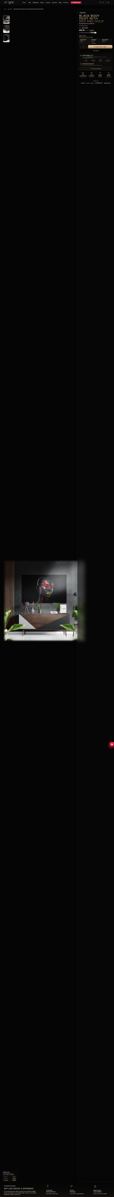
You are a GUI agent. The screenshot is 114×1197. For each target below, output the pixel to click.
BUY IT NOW (95, 50)
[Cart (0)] (108, 2)
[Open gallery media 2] (6, 29)
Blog (60, 2)
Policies (65, 2)
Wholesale (36, 2)
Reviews (54, 2)
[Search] (105, 2)
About (42, 2)
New (29, 2)
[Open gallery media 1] (6, 20)
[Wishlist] (103, 2)
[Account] (100, 2)
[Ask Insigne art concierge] (112, 744)
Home (5, 9)
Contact (48, 2)
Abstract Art (10, 9)
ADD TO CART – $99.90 (101, 46)
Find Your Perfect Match (96, 68)
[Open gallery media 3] (6, 38)
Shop (24, 2)
